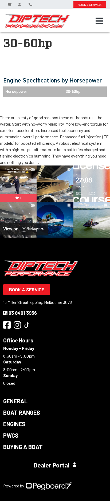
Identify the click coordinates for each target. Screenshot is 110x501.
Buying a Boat (23, 446)
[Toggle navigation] (99, 21)
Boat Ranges (21, 412)
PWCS (10, 435)
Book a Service (26, 289)
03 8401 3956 (23, 313)
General (15, 401)
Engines (14, 423)
